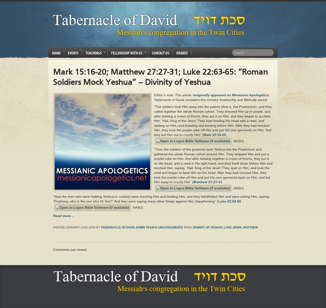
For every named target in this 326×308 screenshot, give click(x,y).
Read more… (63, 216)
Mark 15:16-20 (214, 135)
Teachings (92, 53)
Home (56, 53)
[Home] (151, 281)
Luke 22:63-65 (229, 201)
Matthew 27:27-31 (208, 182)
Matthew (250, 227)
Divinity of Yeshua (207, 227)
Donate (182, 53)
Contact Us (160, 53)
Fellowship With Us (125, 53)
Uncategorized (170, 227)
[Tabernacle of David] (150, 25)
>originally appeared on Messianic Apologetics (230, 95)
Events (73, 53)
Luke (228, 227)
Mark (237, 227)
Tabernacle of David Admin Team (127, 227)
